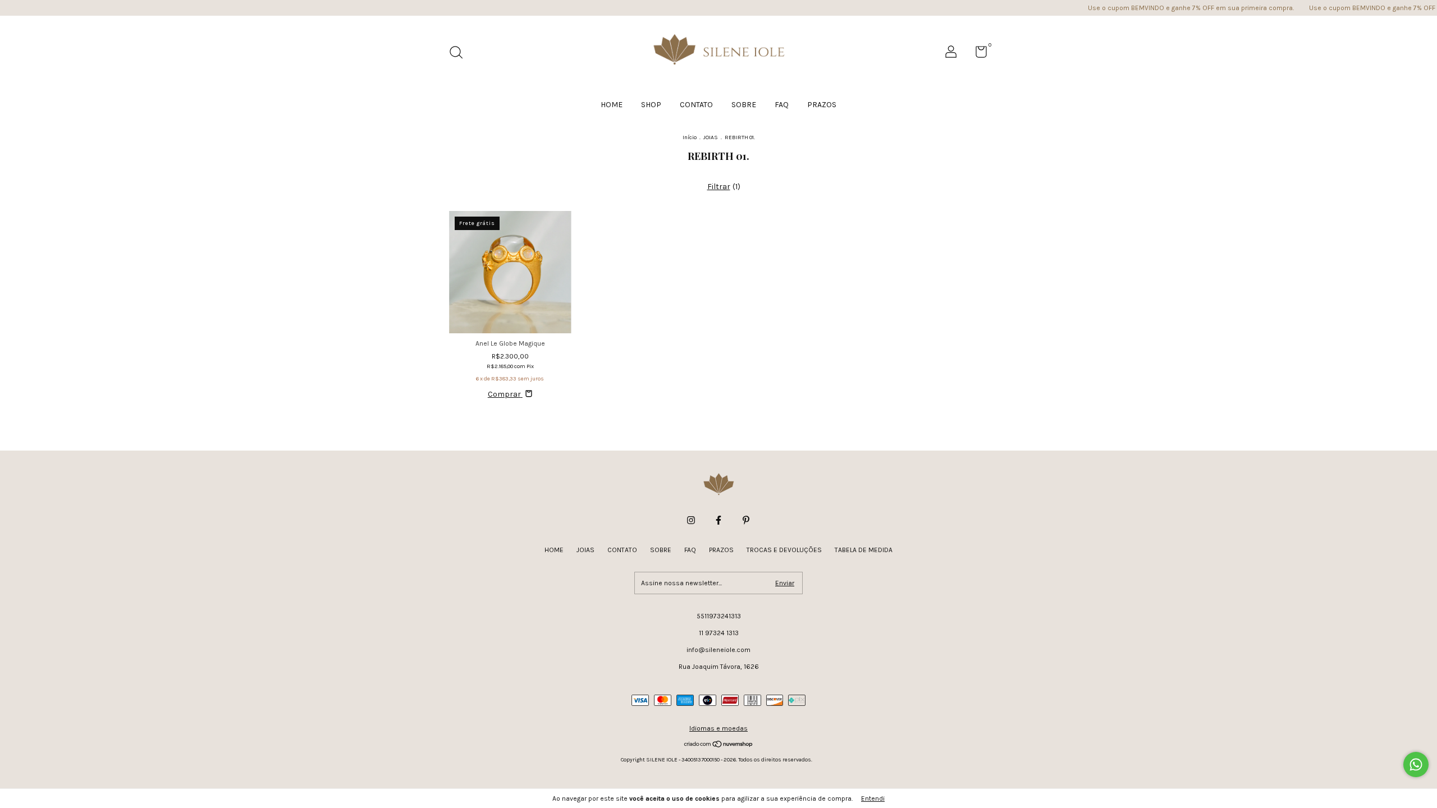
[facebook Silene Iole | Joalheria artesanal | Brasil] (718, 520)
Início (690, 137)
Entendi (873, 798)
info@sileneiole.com (718, 650)
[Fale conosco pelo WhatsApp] (1416, 764)
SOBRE (743, 104)
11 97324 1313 (719, 633)
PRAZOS (821, 104)
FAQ (782, 104)
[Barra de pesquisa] (460, 53)
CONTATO (696, 104)
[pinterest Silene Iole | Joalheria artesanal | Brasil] (746, 520)
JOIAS (710, 137)
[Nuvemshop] (719, 745)
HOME (612, 104)
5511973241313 (719, 616)
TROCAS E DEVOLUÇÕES (784, 550)
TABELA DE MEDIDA (864, 550)
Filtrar (718, 186)
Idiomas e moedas (718, 728)
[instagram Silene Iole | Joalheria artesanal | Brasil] (691, 520)
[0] (977, 54)
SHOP (651, 104)
